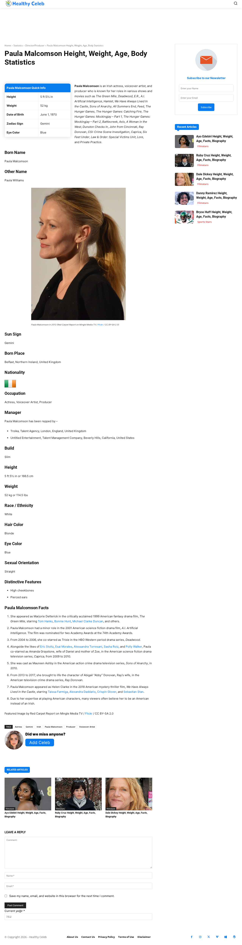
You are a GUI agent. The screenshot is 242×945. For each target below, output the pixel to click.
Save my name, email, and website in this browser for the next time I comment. (61, 896)
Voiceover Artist (87, 726)
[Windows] (225, 937)
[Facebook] (191, 937)
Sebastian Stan (133, 692)
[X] (208, 937)
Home (8, 45)
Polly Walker (134, 646)
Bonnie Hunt (62, 621)
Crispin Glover (106, 692)
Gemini (29, 726)
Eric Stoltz (47, 646)
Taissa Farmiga (58, 692)
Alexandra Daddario (82, 692)
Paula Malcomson (53, 726)
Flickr (100, 324)
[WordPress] (234, 937)
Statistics (18, 45)
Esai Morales (63, 646)
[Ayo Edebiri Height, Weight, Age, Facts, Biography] (28, 794)
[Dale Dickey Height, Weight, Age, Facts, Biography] (128, 794)
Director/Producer (34, 45)
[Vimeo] (217, 937)
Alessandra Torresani (88, 646)
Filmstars (10, 808)
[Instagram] (200, 937)
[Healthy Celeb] (25, 3)
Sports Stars (204, 221)
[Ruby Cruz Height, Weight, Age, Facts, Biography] (78, 794)
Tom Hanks (45, 621)
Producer (70, 726)
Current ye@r (15, 911)
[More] (133, 74)
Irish (39, 726)
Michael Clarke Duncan (87, 621)
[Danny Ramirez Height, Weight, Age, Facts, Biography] (184, 198)
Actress (18, 726)
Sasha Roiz (111, 646)
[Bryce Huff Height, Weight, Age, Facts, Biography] (184, 217)
